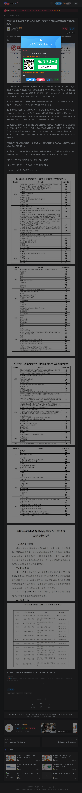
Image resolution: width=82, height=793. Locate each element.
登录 (56, 80)
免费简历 (41, 80)
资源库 (49, 80)
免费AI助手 (30, 80)
